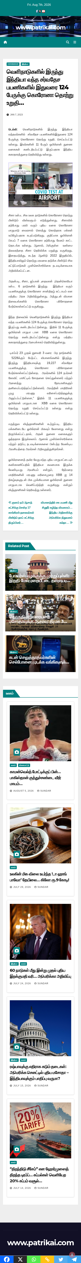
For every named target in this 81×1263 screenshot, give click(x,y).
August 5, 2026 (23, 791)
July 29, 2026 (22, 887)
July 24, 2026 (22, 983)
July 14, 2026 (22, 1188)
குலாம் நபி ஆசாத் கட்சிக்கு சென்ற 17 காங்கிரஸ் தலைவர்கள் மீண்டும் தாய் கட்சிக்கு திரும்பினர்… (21, 512)
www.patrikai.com (40, 27)
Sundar (45, 791)
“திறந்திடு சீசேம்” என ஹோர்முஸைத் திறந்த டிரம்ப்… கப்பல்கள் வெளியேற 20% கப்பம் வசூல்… (39, 1174)
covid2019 (13, 64)
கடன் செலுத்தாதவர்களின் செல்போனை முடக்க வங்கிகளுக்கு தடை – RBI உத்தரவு (39, 662)
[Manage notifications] (72, 1255)
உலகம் (13, 765)
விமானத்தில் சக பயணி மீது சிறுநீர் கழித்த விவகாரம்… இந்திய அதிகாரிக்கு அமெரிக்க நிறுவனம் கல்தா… (57, 512)
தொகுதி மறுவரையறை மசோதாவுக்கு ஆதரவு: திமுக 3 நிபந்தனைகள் (36, 621)
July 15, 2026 (22, 1085)
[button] (67, 42)
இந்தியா (25, 64)
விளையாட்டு (24, 765)
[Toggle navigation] (75, 42)
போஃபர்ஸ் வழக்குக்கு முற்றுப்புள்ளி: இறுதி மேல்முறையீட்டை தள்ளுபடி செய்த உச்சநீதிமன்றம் (39, 580)
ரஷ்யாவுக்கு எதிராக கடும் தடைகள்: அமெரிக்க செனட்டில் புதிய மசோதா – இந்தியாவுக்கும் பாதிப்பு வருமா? (39, 1072)
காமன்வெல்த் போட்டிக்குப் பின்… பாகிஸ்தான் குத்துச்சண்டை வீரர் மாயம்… (35, 777)
